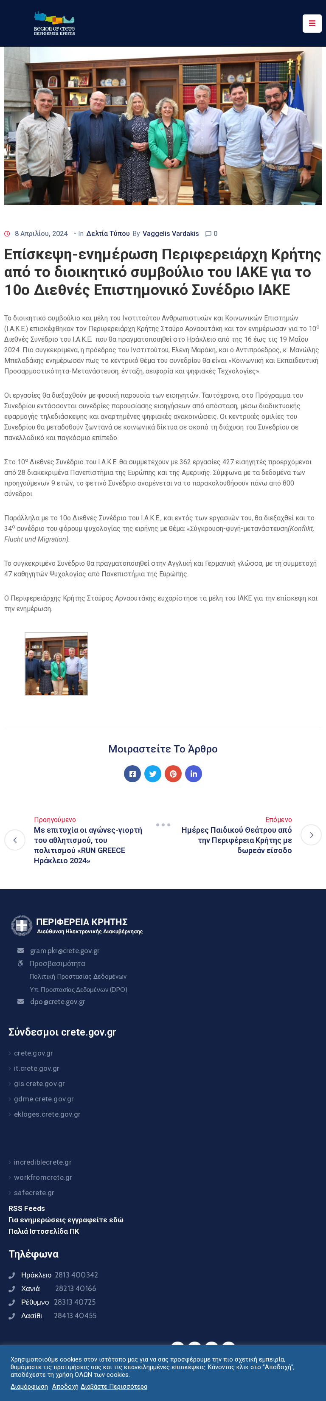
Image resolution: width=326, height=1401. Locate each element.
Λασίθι (58, 1315)
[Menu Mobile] (312, 23)
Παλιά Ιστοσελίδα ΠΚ (43, 1231)
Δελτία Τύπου (108, 234)
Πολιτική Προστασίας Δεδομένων (77, 976)
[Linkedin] (193, 773)
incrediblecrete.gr (43, 1162)
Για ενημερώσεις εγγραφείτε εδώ (66, 1220)
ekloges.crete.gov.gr (47, 1114)
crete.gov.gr (33, 1053)
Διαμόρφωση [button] (29, 1386)
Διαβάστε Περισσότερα (114, 1386)
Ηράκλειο (59, 1275)
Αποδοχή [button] (65, 1386)
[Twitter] (152, 773)
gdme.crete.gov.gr (44, 1099)
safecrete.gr (34, 1192)
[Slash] (163, 824)
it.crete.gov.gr (36, 1068)
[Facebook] (132, 773)
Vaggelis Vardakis (171, 234)
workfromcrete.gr (43, 1177)
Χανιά (58, 1288)
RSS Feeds (26, 1208)
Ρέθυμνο (58, 1302)
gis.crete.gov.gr (39, 1083)
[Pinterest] (173, 773)
